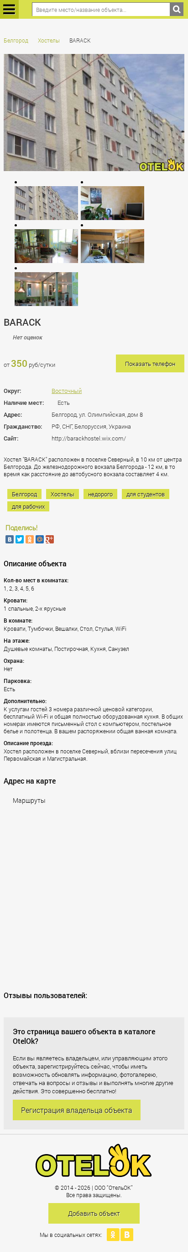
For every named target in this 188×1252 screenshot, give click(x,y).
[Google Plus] (50, 539)
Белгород (16, 40)
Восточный (67, 391)
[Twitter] (20, 539)
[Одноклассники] (30, 539)
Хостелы (49, 40)
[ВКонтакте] (9, 539)
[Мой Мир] (40, 539)
